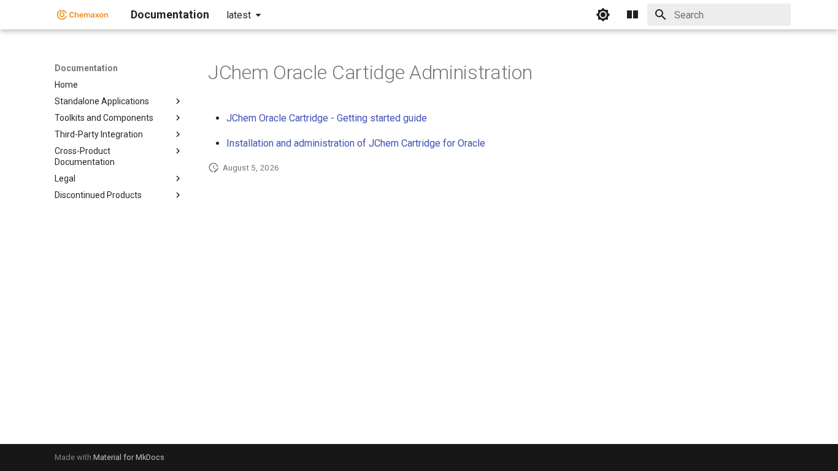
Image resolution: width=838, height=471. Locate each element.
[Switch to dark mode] (603, 14)
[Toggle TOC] (632, 14)
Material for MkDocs (128, 457)
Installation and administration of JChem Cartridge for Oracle (355, 143)
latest (238, 15)
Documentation (86, 68)
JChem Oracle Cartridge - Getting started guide (326, 118)
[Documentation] (83, 14)
